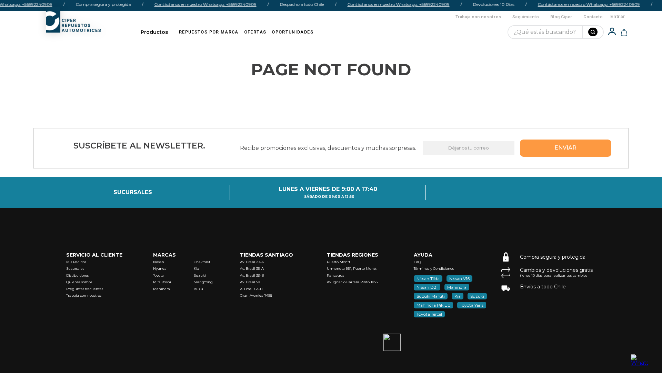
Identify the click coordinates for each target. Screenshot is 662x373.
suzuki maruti (431, 296)
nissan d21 (427, 287)
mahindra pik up (433, 305)
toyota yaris (471, 305)
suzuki (477, 296)
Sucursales (132, 192)
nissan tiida (428, 278)
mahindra (457, 287)
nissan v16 (459, 278)
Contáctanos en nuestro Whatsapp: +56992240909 (203, 4)
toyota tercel (429, 314)
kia (457, 296)
